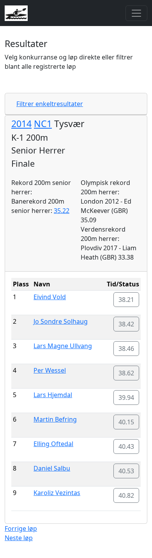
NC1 (43, 123)
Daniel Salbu (52, 468)
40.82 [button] (126, 495)
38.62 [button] (126, 373)
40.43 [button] (126, 446)
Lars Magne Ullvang (63, 346)
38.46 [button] (126, 348)
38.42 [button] (126, 324)
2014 (21, 123)
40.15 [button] (126, 422)
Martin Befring (55, 419)
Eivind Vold (50, 297)
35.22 (61, 210)
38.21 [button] (126, 299)
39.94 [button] (126, 397)
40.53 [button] (126, 471)
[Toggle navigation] (136, 13)
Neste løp (19, 538)
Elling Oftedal (53, 443)
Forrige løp (21, 528)
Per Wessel (50, 370)
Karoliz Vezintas (57, 492)
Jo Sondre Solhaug (61, 321)
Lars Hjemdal (53, 395)
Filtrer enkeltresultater (49, 103)
